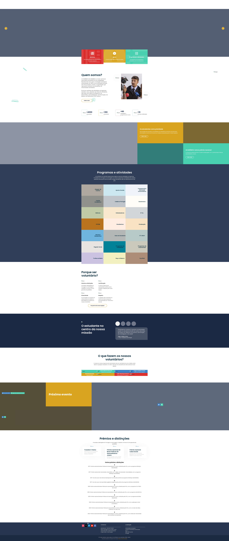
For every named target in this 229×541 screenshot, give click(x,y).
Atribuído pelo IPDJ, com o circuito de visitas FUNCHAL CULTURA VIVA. (114, 457)
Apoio (114, 57)
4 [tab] (133, 323)
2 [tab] (123, 323)
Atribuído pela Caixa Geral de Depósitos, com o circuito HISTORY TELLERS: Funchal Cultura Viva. (137, 454)
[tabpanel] (131, 333)
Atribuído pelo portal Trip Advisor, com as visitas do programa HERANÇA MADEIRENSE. (91, 452)
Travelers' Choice (90, 450)
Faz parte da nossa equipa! (97, 305)
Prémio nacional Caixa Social (135, 451)
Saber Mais (189, 157)
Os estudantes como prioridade (151, 129)
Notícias (92, 57)
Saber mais (87, 100)
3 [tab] (128, 323)
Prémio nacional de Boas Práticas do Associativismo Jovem (113, 452)
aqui (111, 59)
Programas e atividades (136, 57)
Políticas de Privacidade (122, 538)
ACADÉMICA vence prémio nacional (199, 150)
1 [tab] (117, 323)
